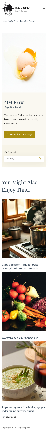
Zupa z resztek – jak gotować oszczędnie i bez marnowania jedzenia (20, 268)
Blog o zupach (22, 8)
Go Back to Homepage (21, 134)
